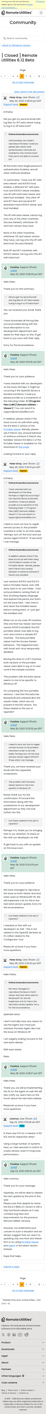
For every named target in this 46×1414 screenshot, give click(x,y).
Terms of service (8, 1393)
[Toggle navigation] (41, 12)
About (4, 1362)
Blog (3, 1390)
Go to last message (23, 82)
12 (39, 76)
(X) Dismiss (40, 1)
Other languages (11, 1375)
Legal (4, 1355)
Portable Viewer (12, 429)
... (8, 76)
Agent (11, 1245)
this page (24, 446)
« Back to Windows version (16, 45)
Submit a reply (11, 1266)
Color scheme (9, 1382)
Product (6, 1342)
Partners (6, 1369)
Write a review (27, 1390)
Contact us (24, 1393)
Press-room (13, 1390)
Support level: (11, 104)
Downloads (7, 1349)
